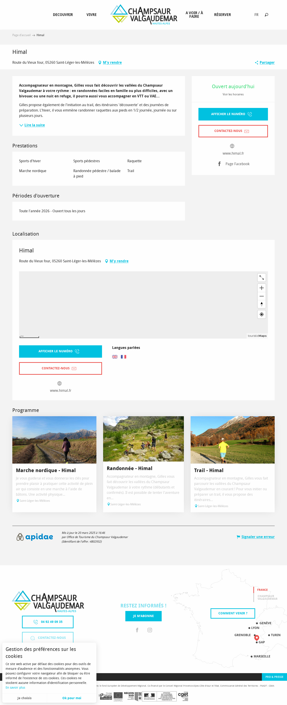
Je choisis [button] (24, 698)
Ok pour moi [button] (71, 698)
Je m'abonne (143, 616)
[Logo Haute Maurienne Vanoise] (48, 601)
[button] (266, 14)
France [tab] (262, 589)
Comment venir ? (232, 613)
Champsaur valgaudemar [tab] (268, 597)
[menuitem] (63, 15)
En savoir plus (15, 688)
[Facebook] (137, 630)
